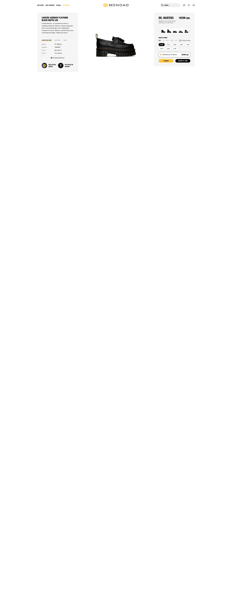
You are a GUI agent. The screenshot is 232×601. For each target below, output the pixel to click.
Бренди (58, 5)
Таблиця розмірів (185, 40)
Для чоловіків (49, 5)
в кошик (166, 61)
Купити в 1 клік (183, 61)
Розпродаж (66, 5)
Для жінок (40, 5)
